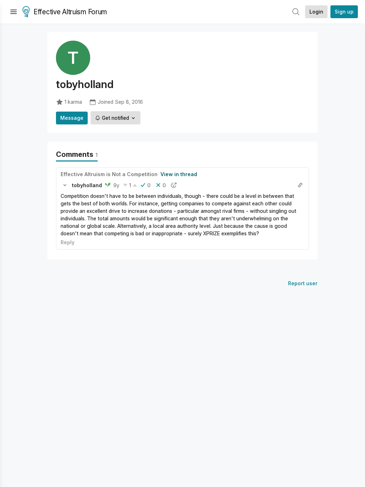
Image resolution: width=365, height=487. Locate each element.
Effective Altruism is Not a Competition (109, 174)
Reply (67, 242)
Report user (303, 283)
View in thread (178, 174)
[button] (65, 185)
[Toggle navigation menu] (13, 11)
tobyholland (87, 185)
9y (116, 185)
